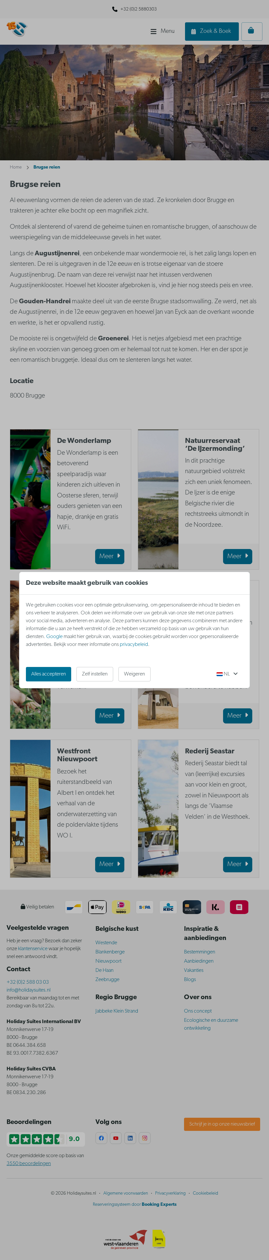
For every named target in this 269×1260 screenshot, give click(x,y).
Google (54, 636)
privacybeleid (134, 644)
